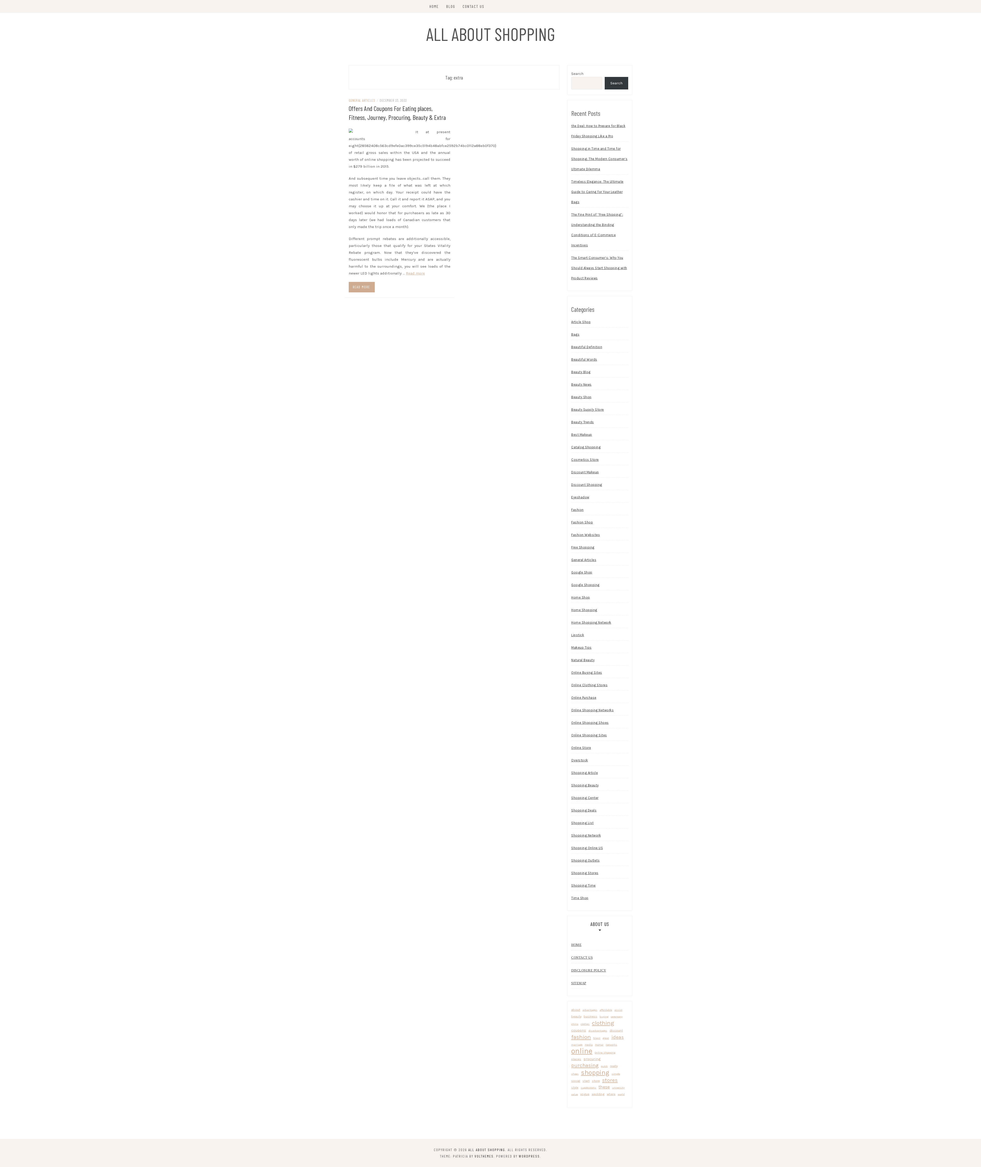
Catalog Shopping (586, 447)
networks (611, 1044)
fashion (581, 1037)
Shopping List (582, 823)
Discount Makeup (585, 472)
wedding (598, 1094)
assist (618, 1010)
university (618, 1087)
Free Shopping (582, 547)
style (574, 1087)
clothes (585, 1024)
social (575, 1081)
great (606, 1038)
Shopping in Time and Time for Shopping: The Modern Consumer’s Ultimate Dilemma (599, 159)
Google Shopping (585, 585)
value (574, 1094)
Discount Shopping (586, 485)
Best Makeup (581, 435)
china (574, 1024)
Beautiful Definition (586, 347)
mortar (599, 1044)
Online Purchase (584, 698)
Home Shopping (584, 610)
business (590, 1016)
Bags (575, 334)
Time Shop (580, 898)
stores (610, 1080)
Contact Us (473, 6)
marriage (576, 1044)
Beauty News (581, 384)
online (581, 1051)
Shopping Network (586, 835)
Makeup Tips (581, 647)
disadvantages (597, 1030)
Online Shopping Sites (589, 735)
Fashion (577, 510)
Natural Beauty (582, 660)
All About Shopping (490, 33)
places (576, 1059)
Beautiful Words (584, 359)
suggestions (588, 1087)
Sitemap (578, 983)
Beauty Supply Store (587, 409)
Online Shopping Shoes (590, 723)
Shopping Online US (587, 848)
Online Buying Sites (586, 672)
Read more (415, 273)
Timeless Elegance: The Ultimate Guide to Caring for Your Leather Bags (597, 192)
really (614, 1066)
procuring (592, 1059)
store (596, 1081)
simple (616, 1074)
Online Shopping (605, 1052)
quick (604, 1066)
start (586, 1081)
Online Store (581, 748)
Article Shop (581, 322)
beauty (576, 1016)
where (611, 1094)
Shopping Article (584, 773)
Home (434, 6)
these (604, 1087)
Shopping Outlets (585, 860)
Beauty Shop (581, 397)
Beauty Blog (581, 372)
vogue (584, 1094)
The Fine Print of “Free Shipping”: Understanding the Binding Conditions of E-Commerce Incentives (597, 230)
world (621, 1094)
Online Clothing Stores (589, 685)
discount (616, 1030)
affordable (606, 1010)
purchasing (585, 1065)
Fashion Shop (582, 522)
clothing (603, 1023)
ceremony (617, 1016)
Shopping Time (583, 885)
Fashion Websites (585, 535)
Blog (450, 6)
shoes (575, 1074)
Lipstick (577, 635)
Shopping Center (585, 798)
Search (577, 73)
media (589, 1044)
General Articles (362, 100)
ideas (617, 1037)
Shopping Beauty (585, 785)
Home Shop (580, 597)
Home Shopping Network (591, 622)
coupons (578, 1030)
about (575, 1010)
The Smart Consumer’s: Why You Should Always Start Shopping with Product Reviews (599, 268)
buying (604, 1016)
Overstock (579, 760)
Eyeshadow (580, 497)
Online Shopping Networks (592, 710)
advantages (589, 1010)
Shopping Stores (585, 873)
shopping (595, 1072)
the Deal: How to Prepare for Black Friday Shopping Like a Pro (598, 131)
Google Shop (581, 572)
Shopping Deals (584, 810)
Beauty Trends (582, 422)
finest (596, 1038)
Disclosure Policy (588, 970)
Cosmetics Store (585, 460)
